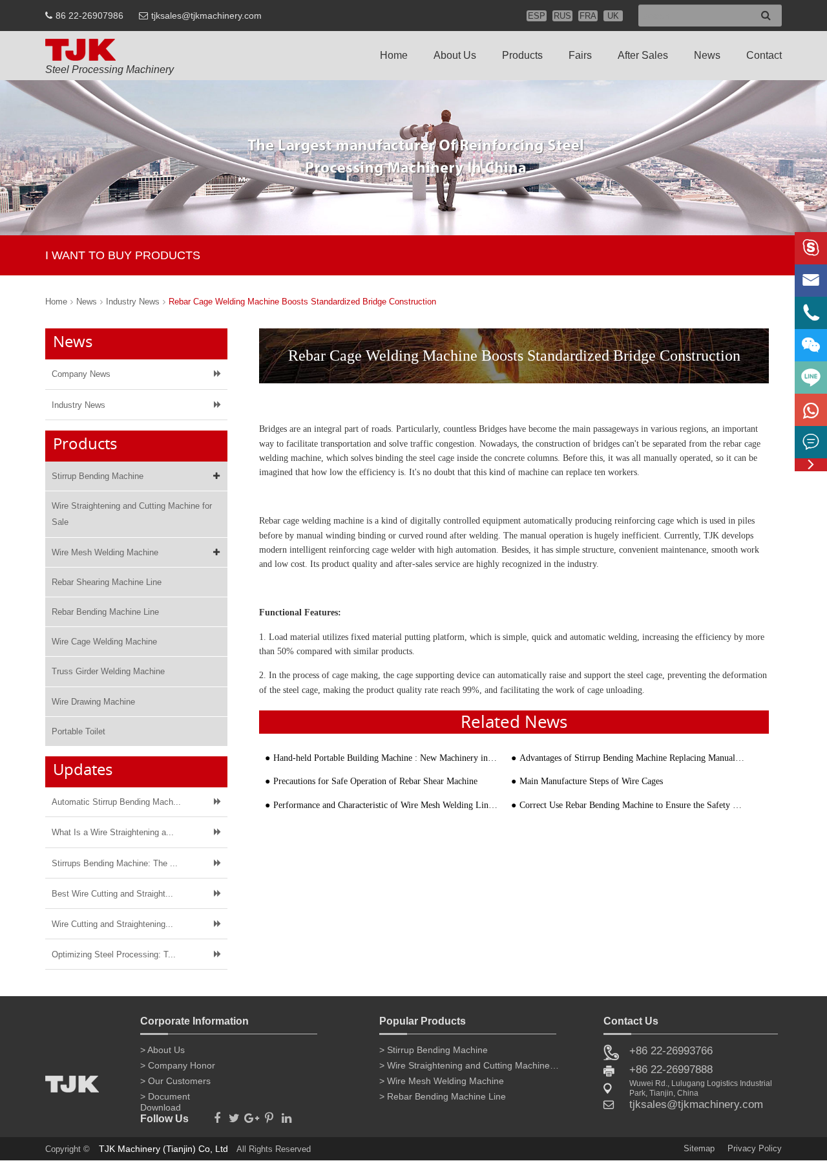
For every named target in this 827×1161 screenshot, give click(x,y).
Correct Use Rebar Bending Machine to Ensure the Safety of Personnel (632, 805)
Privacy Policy (755, 1148)
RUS (562, 16)
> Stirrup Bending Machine (433, 1050)
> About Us (162, 1050)
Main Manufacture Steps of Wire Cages (591, 781)
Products (522, 55)
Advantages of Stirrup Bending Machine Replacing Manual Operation (632, 758)
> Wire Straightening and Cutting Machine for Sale (469, 1065)
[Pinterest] (269, 1114)
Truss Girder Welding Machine (108, 671)
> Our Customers (175, 1081)
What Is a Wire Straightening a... (113, 832)
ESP (536, 16)
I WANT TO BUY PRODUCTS (122, 255)
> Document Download (165, 1099)
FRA (588, 16)
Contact (764, 55)
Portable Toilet (78, 731)
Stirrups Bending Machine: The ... (115, 863)
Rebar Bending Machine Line (105, 612)
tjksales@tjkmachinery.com (206, 15)
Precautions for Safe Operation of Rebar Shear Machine (375, 781)
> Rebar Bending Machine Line (442, 1096)
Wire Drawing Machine (93, 702)
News (707, 55)
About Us (455, 55)
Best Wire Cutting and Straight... (112, 894)
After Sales (643, 55)
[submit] (766, 15)
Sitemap (699, 1148)
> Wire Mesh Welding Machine (441, 1081)
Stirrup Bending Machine (97, 476)
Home (394, 55)
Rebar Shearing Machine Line (107, 582)
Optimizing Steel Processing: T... (114, 954)
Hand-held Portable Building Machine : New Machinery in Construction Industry (386, 758)
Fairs (580, 55)
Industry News (133, 301)
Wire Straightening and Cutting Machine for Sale (132, 514)
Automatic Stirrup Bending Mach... (116, 802)
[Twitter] (234, 1114)
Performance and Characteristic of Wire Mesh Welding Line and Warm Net (386, 805)
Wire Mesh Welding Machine (105, 552)
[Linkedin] (286, 1114)
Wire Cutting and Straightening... (112, 924)
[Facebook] (216, 1114)
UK (613, 16)
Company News (81, 374)
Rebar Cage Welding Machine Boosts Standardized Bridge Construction (302, 301)
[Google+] (251, 1114)
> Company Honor (177, 1065)
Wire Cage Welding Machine (104, 641)
